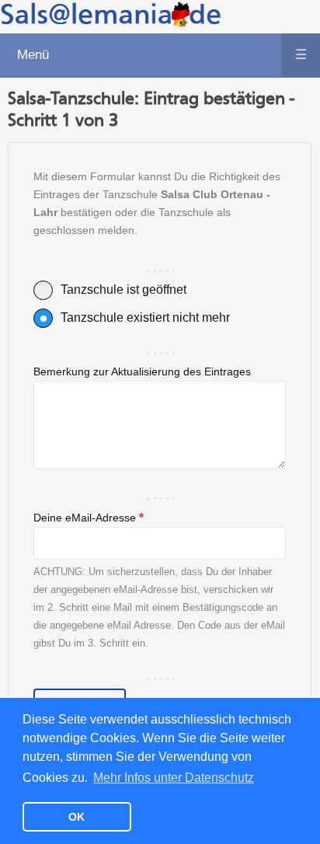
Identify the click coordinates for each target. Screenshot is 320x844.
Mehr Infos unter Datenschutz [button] (173, 777)
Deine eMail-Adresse (88, 518)
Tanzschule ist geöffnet (123, 289)
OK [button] (76, 817)
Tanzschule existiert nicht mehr (145, 317)
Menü (161, 54)
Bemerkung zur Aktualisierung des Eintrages (142, 371)
